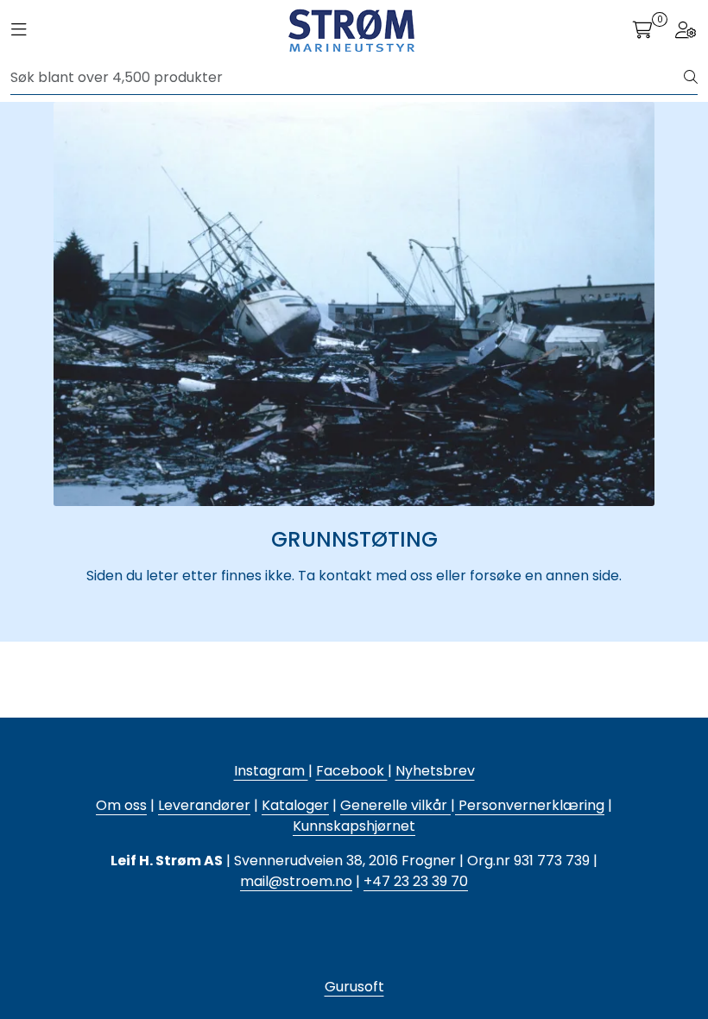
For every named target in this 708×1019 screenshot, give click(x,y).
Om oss (121, 805)
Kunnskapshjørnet (354, 826)
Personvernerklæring (529, 805)
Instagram (271, 771)
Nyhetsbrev (435, 771)
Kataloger (295, 805)
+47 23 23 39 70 (415, 881)
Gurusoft (354, 987)
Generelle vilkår (393, 805)
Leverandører (204, 805)
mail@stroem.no (296, 881)
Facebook (352, 771)
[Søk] (691, 77)
